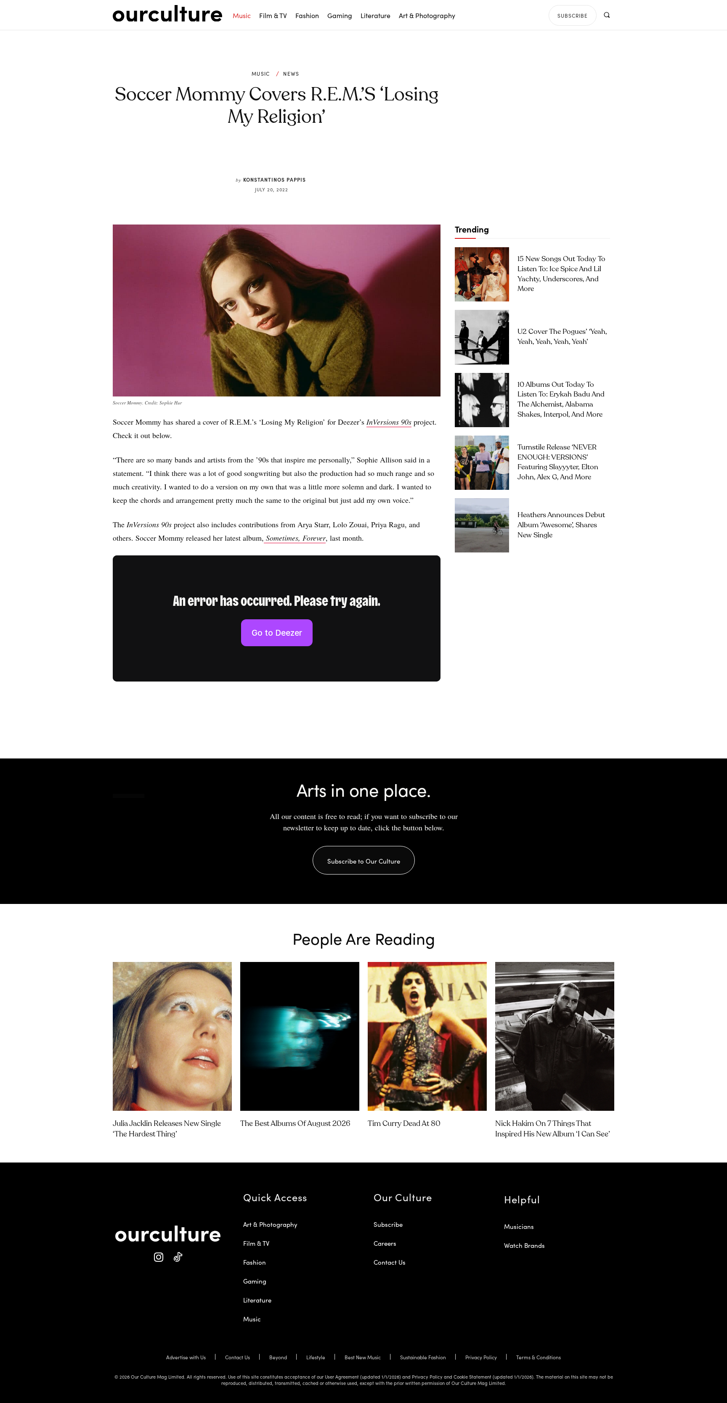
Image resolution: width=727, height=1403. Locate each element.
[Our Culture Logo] (167, 13)
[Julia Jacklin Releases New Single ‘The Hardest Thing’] (172, 1036)
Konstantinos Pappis (274, 179)
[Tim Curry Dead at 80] (427, 1036)
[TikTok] (177, 1257)
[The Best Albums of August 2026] (299, 1036)
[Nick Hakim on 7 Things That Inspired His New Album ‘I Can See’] (554, 1036)
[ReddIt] (301, 156)
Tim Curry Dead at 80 (404, 1124)
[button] (606, 15)
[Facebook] (262, 156)
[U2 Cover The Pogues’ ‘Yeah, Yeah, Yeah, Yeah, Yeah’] (482, 337)
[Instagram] (158, 1257)
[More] (340, 156)
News (291, 73)
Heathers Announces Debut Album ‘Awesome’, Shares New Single (561, 525)
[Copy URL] (320, 156)
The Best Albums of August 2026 (295, 1124)
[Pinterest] (281, 156)
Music (261, 73)
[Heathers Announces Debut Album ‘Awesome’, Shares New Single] (482, 525)
